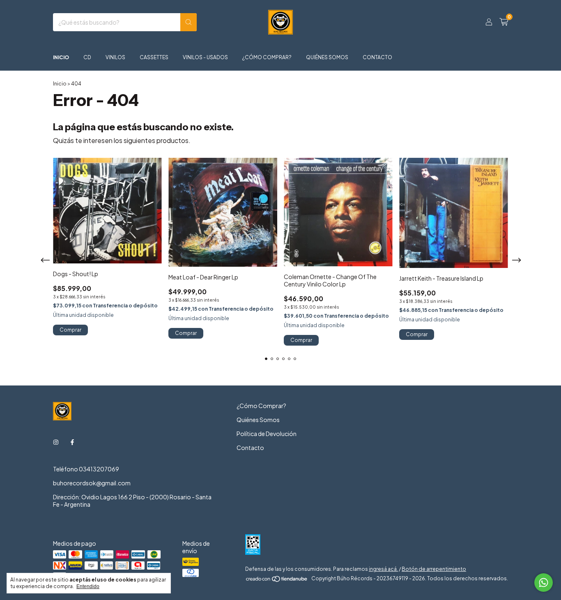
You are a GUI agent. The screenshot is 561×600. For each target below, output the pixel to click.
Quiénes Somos (327, 57)
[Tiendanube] (277, 580)
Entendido (87, 586)
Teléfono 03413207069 (86, 469)
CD (87, 57)
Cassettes (154, 57)
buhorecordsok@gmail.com (92, 483)
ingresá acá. (383, 569)
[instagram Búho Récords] (56, 441)
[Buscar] (188, 22)
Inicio (61, 57)
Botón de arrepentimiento (434, 569)
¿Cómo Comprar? (267, 57)
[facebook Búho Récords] (72, 441)
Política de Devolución (267, 433)
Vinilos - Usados (205, 57)
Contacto (377, 57)
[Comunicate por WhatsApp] (543, 582)
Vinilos (115, 57)
